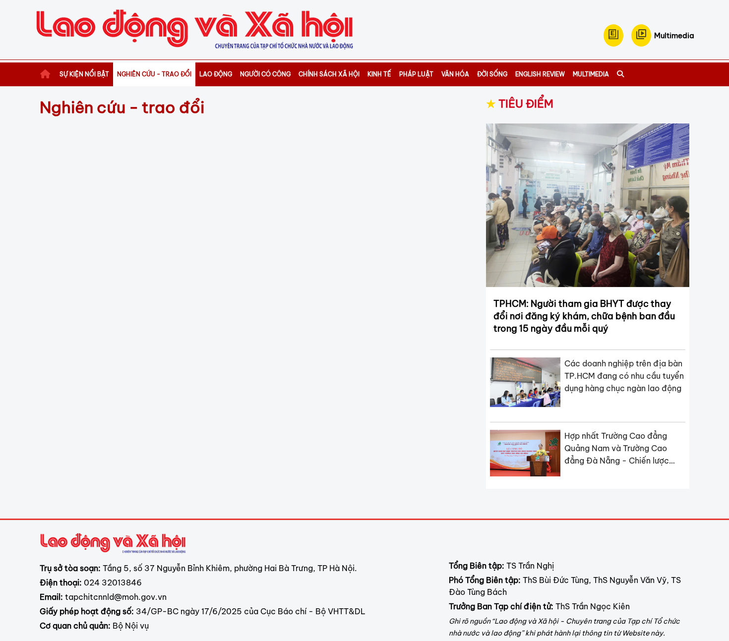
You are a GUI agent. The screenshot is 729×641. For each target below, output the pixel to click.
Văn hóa (455, 74)
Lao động (215, 74)
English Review (540, 74)
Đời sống (492, 74)
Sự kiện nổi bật (84, 74)
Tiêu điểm (519, 104)
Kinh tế (379, 74)
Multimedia (591, 74)
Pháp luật (416, 74)
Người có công (265, 74)
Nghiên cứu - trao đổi (154, 74)
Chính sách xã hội (329, 74)
